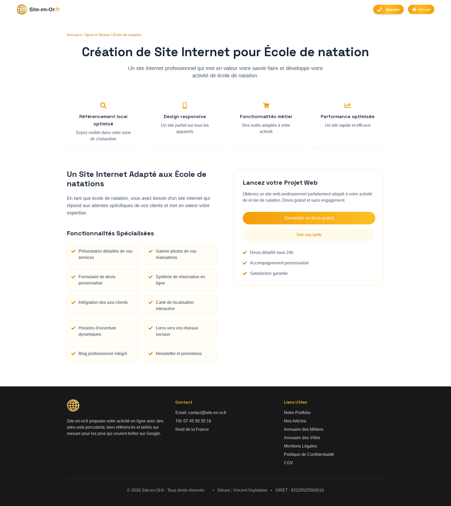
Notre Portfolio (297, 412)
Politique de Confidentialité (309, 454)
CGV (288, 463)
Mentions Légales (300, 446)
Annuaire (74, 35)
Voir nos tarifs (309, 234)
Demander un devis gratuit (309, 218)
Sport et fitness (97, 35)
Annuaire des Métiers (303, 429)
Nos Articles (295, 421)
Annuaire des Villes (302, 437)
